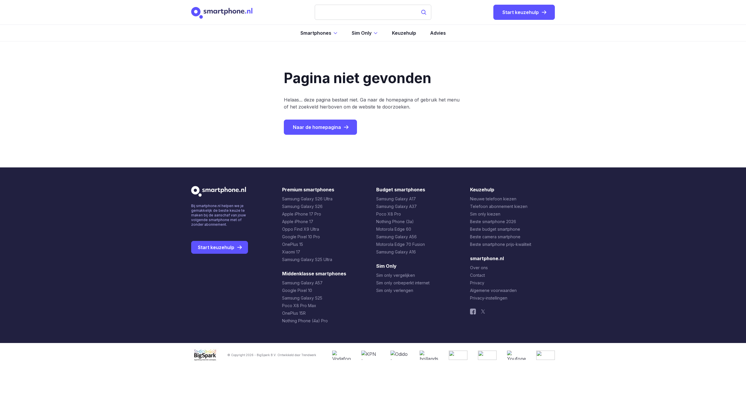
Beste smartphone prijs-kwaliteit (500, 244)
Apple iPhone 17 (297, 221)
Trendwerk (308, 355)
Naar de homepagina (317, 127)
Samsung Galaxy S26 (302, 206)
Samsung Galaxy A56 (396, 236)
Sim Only (362, 33)
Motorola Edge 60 (393, 229)
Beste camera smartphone (495, 236)
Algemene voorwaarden (493, 290)
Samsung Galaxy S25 (302, 297)
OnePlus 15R (294, 313)
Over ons (479, 267)
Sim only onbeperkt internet (403, 282)
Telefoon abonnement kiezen (498, 206)
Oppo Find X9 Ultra (300, 229)
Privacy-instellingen (488, 297)
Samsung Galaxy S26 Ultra (307, 198)
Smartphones (315, 33)
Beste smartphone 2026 (493, 221)
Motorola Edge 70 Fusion (400, 244)
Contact (477, 275)
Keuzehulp (404, 33)
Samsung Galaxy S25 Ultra (307, 259)
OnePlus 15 (292, 244)
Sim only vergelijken (395, 275)
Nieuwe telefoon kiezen (493, 198)
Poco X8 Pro (388, 213)
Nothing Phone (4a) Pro (305, 320)
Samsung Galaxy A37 (396, 206)
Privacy (477, 282)
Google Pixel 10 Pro (301, 236)
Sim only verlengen (394, 290)
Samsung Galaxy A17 (396, 198)
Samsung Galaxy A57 (302, 282)
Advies (438, 33)
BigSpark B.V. (266, 355)
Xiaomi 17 (291, 251)
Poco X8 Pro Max (299, 305)
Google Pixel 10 (297, 290)
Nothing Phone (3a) (395, 221)
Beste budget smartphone (495, 229)
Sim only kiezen (485, 213)
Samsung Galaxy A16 (396, 251)
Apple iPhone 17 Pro (301, 213)
